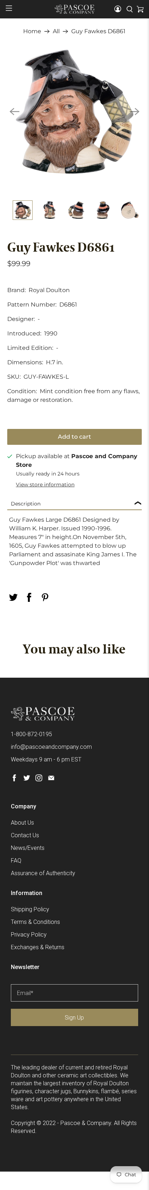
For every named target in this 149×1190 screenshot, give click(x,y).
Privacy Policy (29, 934)
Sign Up (74, 1017)
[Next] (134, 111)
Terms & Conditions (35, 921)
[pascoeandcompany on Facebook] (14, 779)
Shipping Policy (30, 909)
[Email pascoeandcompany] (51, 779)
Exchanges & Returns (37, 947)
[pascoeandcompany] (74, 9)
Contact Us (25, 835)
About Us (22, 822)
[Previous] (14, 111)
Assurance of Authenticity (43, 873)
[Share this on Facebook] (29, 597)
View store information (45, 484)
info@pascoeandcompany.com (51, 746)
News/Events (27, 847)
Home (32, 31)
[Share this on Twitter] (13, 597)
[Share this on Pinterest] (45, 597)
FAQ (16, 860)
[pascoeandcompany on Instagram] (38, 779)
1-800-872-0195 (31, 734)
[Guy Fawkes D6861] (74, 111)
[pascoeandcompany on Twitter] (26, 779)
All (56, 31)
